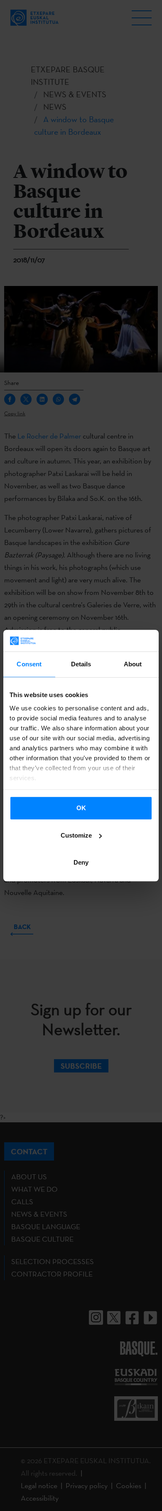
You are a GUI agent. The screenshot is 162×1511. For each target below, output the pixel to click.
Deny (81, 862)
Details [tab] (81, 664)
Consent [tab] (29, 664)
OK (81, 807)
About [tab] (133, 664)
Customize (76, 835)
